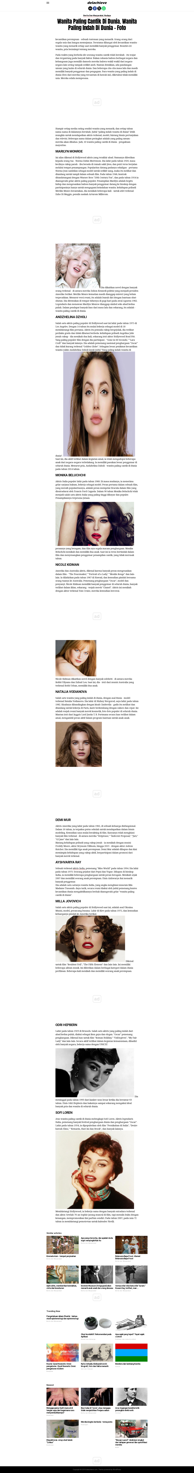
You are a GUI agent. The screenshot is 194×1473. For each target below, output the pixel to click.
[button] (47, 3)
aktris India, (79, 868)
